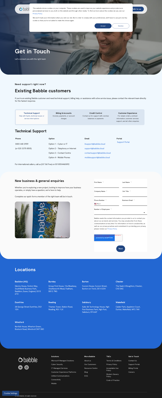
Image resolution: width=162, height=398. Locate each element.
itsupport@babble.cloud (95, 144)
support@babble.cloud (94, 148)
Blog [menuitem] (86, 372)
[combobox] (120, 213)
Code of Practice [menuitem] (112, 380)
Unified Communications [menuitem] (60, 376)
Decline (120, 26)
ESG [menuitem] (86, 376)
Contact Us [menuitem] (132, 360)
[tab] (32, 117)
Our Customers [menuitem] (90, 364)
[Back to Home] (26, 9)
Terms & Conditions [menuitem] (113, 360)
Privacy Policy (37, 14)
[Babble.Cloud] (27, 359)
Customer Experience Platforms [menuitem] (63, 372)
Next (121, 248)
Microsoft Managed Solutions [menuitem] (62, 360)
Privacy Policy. (112, 229)
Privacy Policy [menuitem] (111, 364)
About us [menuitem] (87, 360)
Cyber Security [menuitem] (57, 364)
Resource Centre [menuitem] (90, 368)
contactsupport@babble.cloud (98, 153)
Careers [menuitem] (131, 372)
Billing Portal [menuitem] (133, 368)
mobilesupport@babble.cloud (97, 157)
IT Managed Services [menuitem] (59, 368)
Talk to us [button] (136, 9)
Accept (103, 26)
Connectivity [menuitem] (56, 379)
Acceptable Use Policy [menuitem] (112, 369)
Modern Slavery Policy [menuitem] (112, 375)
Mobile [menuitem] (54, 383)
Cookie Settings (10, 393)
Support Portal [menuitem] (134, 364)
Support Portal (123, 142)
